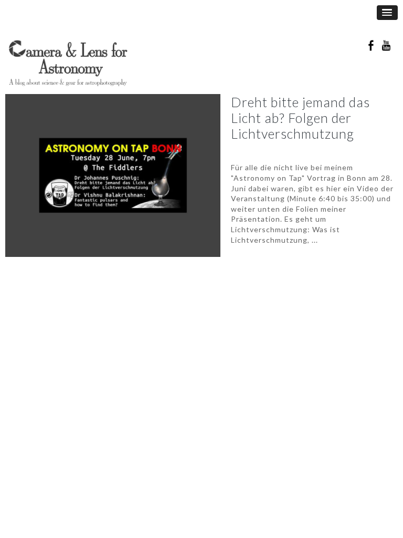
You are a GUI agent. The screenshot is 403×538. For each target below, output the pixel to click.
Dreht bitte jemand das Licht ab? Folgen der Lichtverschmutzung (300, 117)
